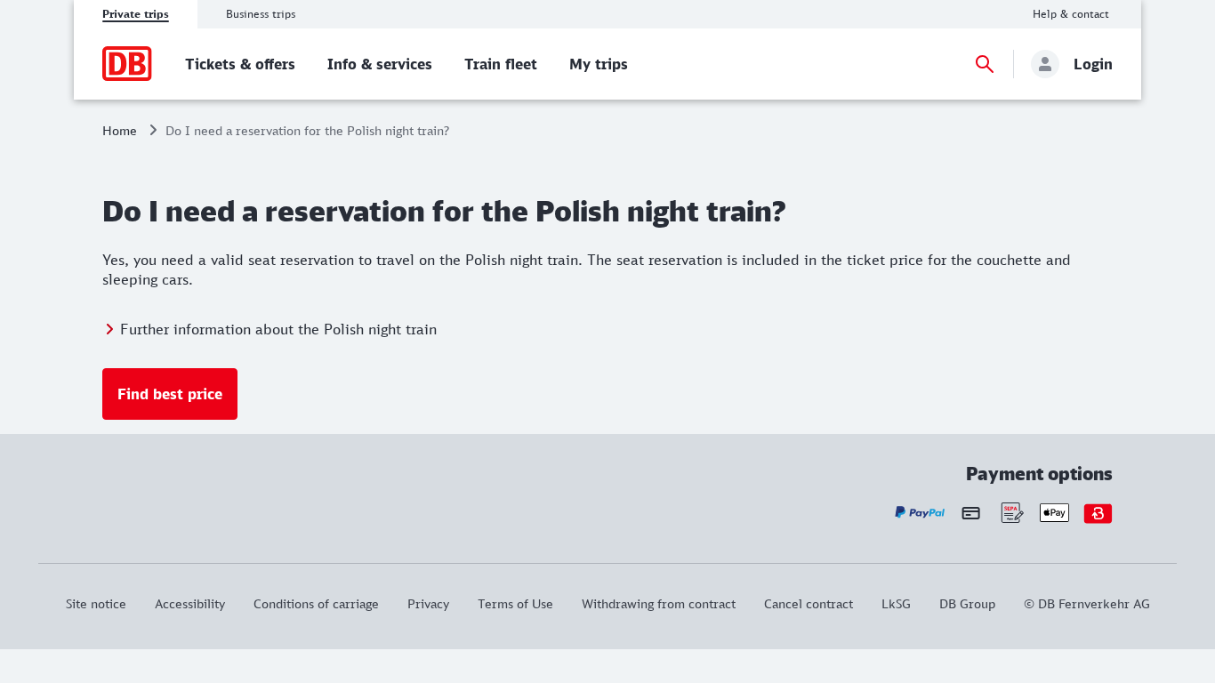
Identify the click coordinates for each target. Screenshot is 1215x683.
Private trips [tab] (135, 13)
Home (119, 130)
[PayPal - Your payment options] (920, 512)
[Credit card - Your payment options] (971, 512)
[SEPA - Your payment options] (1011, 512)
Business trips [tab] (260, 13)
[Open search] (984, 64)
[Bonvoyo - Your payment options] (1098, 512)
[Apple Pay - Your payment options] (1054, 512)
